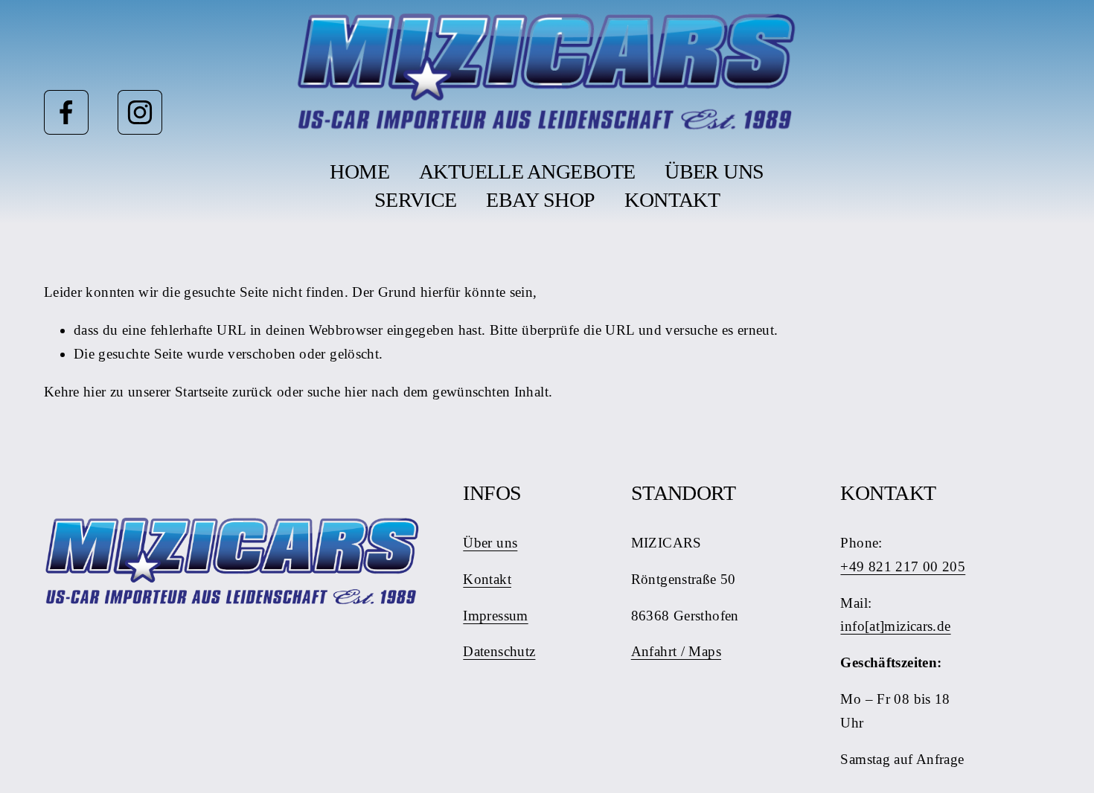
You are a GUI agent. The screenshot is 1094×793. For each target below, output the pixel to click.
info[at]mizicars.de (895, 626)
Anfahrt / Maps (676, 651)
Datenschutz (499, 651)
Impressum (495, 615)
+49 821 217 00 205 (902, 566)
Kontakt (672, 199)
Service (415, 199)
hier (94, 391)
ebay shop (540, 199)
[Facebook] (66, 112)
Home (359, 171)
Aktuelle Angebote (527, 171)
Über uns (714, 171)
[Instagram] (140, 112)
